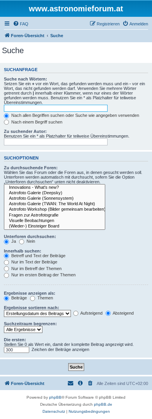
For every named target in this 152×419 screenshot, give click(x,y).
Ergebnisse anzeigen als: (29, 293)
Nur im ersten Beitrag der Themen (43, 274)
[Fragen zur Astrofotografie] (54, 215)
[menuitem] (20, 24)
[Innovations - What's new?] (54, 187)
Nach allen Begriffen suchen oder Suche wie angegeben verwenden (74, 115)
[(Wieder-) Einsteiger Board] (54, 226)
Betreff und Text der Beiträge (37, 255)
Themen (44, 297)
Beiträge (18, 297)
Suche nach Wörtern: (25, 79)
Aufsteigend (91, 313)
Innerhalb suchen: (22, 251)
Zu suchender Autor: (25, 131)
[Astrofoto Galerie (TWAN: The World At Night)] (54, 204)
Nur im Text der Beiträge (33, 262)
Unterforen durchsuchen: (30, 236)
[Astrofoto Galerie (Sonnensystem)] (54, 198)
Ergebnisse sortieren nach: (31, 307)
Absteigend (123, 313)
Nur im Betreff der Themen (36, 268)
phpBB (55, 397)
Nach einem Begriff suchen (36, 122)
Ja (13, 241)
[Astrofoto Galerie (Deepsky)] (54, 193)
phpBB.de (103, 404)
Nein (30, 241)
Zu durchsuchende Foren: (31, 167)
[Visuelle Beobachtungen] (54, 221)
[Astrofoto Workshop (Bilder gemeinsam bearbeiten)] (54, 209)
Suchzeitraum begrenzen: (30, 323)
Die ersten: (15, 339)
